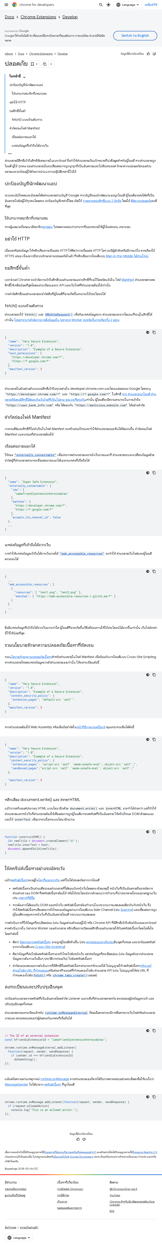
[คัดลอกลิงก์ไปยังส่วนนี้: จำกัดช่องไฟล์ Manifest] (55, 417)
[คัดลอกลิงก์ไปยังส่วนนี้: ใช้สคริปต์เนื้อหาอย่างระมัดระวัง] (69, 868)
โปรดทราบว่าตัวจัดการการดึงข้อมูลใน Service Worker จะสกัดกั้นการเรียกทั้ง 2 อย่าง (66, 320)
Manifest (128, 280)
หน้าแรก (9, 53)
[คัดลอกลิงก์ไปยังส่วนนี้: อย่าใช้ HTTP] (34, 239)
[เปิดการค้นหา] (101, 4)
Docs (9, 17)
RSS (112, 1211)
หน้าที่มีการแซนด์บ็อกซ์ (91, 727)
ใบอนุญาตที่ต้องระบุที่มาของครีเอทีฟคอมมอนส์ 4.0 (70, 1152)
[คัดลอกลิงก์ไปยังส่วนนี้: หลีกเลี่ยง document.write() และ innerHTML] (84, 800)
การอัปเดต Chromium (70, 1189)
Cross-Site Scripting (49, 947)
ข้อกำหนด (10, 1227)
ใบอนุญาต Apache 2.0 (145, 1152)
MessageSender (16, 1085)
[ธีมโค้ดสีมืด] (148, 332)
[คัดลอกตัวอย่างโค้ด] (154, 332)
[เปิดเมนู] (6, 4)
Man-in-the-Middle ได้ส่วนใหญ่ (127, 256)
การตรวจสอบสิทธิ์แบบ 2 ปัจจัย (102, 201)
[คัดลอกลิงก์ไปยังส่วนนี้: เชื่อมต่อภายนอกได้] (39, 446)
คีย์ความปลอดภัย (141, 201)
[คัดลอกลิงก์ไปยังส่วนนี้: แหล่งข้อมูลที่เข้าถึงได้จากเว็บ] (54, 545)
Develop (70, 17)
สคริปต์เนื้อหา (19, 880)
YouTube (115, 1195)
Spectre (126, 910)
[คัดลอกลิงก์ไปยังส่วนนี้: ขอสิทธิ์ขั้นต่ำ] (34, 268)
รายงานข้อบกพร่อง (15, 1189)
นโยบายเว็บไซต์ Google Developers (73, 1156)
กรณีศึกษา (63, 1195)
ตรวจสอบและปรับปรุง (100, 942)
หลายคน (47, 227)
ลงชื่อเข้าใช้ (151, 5)
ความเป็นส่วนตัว (29, 1227)
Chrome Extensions (38, 17)
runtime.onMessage (54, 1079)
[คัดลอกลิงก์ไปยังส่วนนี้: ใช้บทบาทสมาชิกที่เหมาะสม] (52, 218)
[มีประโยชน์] (148, 54)
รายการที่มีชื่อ (26, 898)
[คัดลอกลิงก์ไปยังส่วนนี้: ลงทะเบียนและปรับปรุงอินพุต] (67, 987)
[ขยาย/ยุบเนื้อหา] (24, 77)
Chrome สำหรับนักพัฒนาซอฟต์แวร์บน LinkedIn (132, 1203)
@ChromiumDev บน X (123, 1189)
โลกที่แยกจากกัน (49, 880)
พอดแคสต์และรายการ (69, 1208)
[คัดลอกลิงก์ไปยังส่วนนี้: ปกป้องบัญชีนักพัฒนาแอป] (61, 184)
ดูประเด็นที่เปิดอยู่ (15, 1195)
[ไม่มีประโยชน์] (154, 54)
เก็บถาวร (62, 1201)
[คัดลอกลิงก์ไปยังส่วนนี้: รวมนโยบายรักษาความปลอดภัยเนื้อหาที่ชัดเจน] (98, 645)
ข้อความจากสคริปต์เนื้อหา (35, 942)
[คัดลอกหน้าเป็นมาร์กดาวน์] (45, 64)
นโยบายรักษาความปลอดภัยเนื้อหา (30, 657)
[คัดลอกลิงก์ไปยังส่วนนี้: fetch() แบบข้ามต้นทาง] (47, 306)
